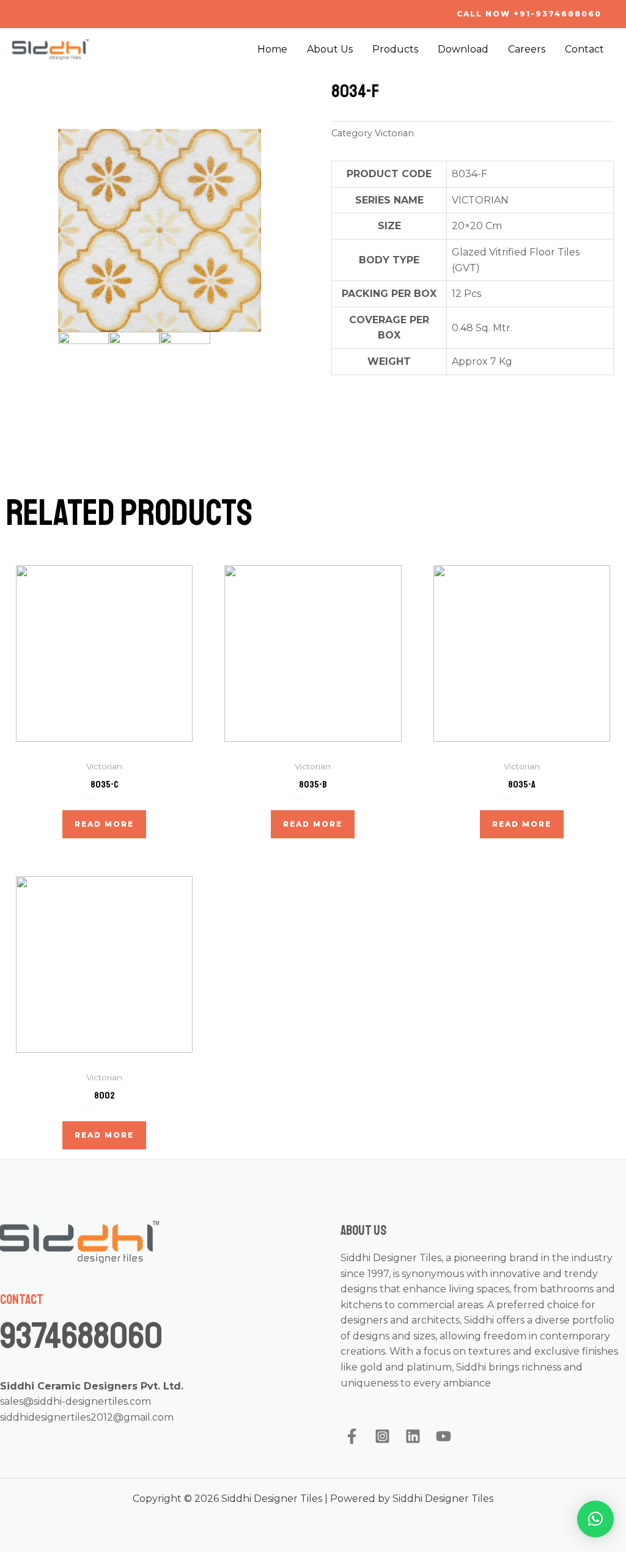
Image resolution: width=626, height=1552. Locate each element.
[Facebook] (351, 1436)
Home (272, 49)
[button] (595, 1519)
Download (463, 49)
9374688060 (81, 1336)
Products (395, 49)
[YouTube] (443, 1436)
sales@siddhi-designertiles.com (75, 1401)
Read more (104, 824)
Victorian (394, 133)
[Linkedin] (413, 1436)
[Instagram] (382, 1436)
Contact (584, 49)
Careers (526, 49)
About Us (330, 49)
